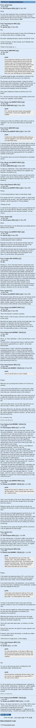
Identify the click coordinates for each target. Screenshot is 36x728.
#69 (23, 232)
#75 (25, 424)
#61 (11, 5)
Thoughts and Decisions (16, 2)
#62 (19, 23)
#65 (17, 128)
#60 (17, 8)
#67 (19, 184)
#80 (25, 697)
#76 (23, 480)
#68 (11, 216)
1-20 (15, 717)
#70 (20, 258)
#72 (23, 307)
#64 (23, 102)
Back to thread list (5, 721)
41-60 (22, 717)
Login (14, 721)
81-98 (30, 717)
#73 (25, 332)
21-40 (19, 717)
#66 (23, 162)
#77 (11, 532)
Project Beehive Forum (9, 724)
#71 (11, 290)
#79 (19, 642)
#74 (19, 364)
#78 (19, 549)
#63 (17, 50)
